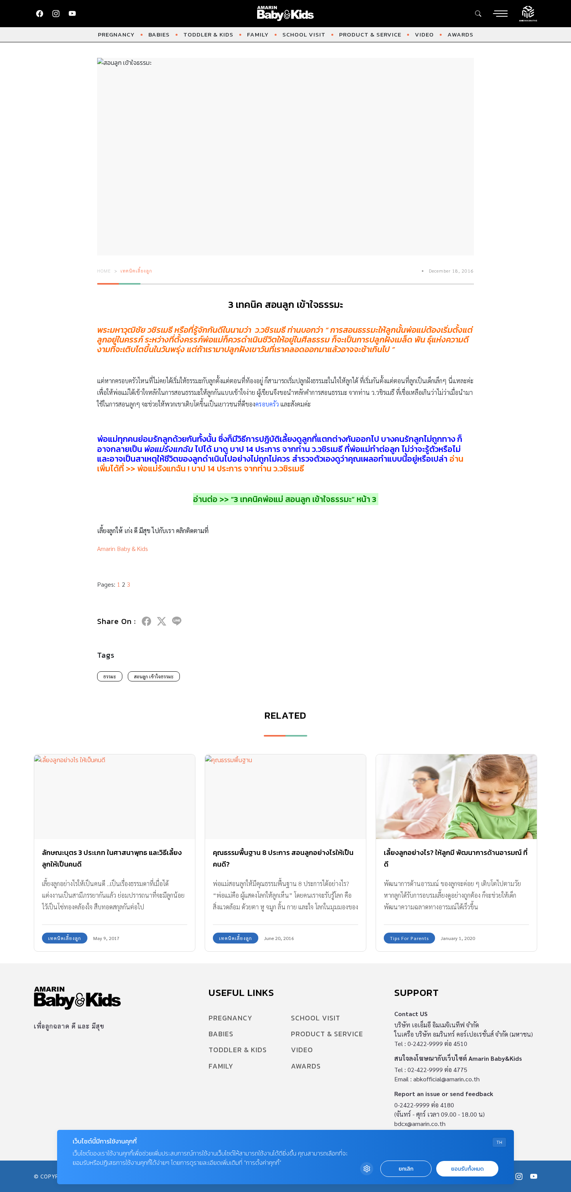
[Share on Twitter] (161, 621)
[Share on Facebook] (146, 621)
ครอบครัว (267, 404)
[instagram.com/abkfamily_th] (56, 13)
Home (104, 271)
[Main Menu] (500, 13)
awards (460, 34)
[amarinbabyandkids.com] (285, 13)
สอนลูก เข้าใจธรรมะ (154, 676)
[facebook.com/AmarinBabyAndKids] (39, 13)
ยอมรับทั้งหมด (467, 1169)
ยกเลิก (406, 1169)
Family (258, 34)
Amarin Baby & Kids (122, 548)
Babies (159, 34)
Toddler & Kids (208, 34)
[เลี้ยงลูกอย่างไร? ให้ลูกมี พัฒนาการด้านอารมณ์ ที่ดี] (456, 796)
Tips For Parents (409, 938)
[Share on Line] (176, 621)
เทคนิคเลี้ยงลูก (136, 271)
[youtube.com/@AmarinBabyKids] (72, 13)
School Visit (304, 34)
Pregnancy (116, 34)
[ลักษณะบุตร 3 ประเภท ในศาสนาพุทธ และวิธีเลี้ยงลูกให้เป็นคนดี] (114, 796)
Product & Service (370, 34)
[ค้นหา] (478, 13)
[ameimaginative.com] (528, 12)
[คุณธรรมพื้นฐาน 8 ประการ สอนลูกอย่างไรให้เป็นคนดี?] (285, 796)
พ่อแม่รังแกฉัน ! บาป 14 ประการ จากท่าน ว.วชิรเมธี (220, 468)
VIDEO (424, 34)
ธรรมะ (109, 676)
